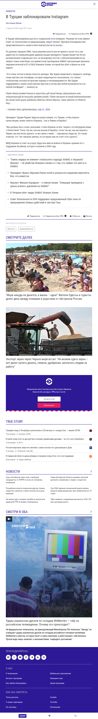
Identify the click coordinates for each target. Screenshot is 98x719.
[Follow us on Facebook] (8, 657)
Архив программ (57, 683)
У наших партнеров (14, 702)
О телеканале (12, 673)
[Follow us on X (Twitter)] (14, 657)
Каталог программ (14, 678)
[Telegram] (49, 716)
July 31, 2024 (44, 109)
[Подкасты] (43, 657)
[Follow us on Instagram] (26, 657)
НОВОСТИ (13, 471)
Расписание (55, 707)
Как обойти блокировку (16, 683)
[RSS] (37, 657)
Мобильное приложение (60, 673)
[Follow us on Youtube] (20, 657)
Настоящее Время (14, 23)
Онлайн (53, 697)
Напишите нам (56, 678)
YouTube (53, 702)
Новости (10, 11)
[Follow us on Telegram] (31, 657)
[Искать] (75, 716)
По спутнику (11, 707)
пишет (49, 42)
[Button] (59, 34)
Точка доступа (12, 697)
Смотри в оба (17, 512)
